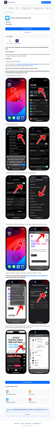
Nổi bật (11, 8)
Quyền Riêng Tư (37, 423)
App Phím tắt (17, 43)
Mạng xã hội (8, 22)
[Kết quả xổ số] (30, 399)
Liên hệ (22, 423)
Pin (18, 8)
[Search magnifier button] (5, 12)
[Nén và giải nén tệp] (7, 391)
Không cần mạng (39, 8)
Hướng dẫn (27, 32)
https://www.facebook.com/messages (27, 64)
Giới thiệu (16, 423)
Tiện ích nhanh (27, 8)
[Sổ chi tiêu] (30, 391)
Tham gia (27, 414)
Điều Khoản (28, 423)
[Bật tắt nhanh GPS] (7, 399)
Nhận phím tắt (27, 29)
